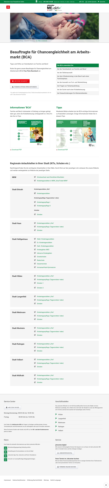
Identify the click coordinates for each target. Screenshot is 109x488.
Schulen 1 (40, 283)
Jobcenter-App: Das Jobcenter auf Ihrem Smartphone (22, 455)
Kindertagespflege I (43, 202)
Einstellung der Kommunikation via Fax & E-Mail (20, 451)
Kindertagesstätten (43, 193)
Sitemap (46, 480)
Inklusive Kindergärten (44, 253)
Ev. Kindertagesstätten (44, 242)
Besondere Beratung (29, 41)
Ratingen (61, 426)
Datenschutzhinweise (19, 480)
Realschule (40, 260)
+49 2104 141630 (13, 407)
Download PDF (17, 150)
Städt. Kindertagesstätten (45, 239)
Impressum (7, 480)
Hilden (60, 414)
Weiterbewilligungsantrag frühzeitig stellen (19, 447)
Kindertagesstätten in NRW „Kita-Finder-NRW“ (52, 181)
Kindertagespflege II (44, 206)
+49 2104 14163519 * (21, 81)
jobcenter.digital (65, 453)
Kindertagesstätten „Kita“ (45, 223)
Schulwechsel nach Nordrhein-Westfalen (50, 177)
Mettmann (61, 422)
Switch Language (55, 480)
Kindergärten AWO (43, 250)
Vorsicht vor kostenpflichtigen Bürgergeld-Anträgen (21, 459)
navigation (8, 7)
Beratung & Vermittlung (17, 41)
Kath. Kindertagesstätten (45, 246)
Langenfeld (62, 418)
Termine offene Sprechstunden (25, 87)
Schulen (39, 214)
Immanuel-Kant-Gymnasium (46, 267)
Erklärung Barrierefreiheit (34, 480)
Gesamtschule (42, 264)
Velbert (60, 430)
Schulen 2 (40, 288)
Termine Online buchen (67, 467)
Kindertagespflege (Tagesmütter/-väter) (50, 227)
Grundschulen (41, 257)
